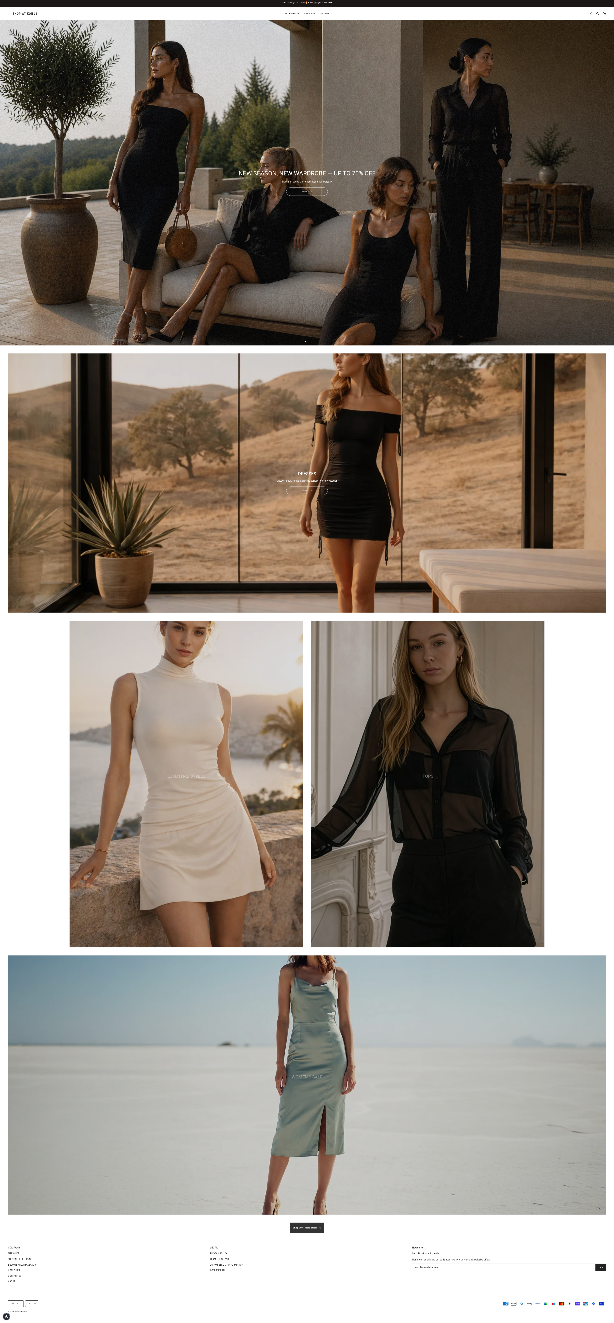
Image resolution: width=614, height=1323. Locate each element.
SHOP (186, 792)
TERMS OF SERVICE (220, 1259)
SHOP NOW (307, 191)
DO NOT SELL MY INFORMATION (226, 1264)
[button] (6, 1316)
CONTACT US (14, 1275)
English (14, 1303)
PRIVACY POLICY (218, 1253)
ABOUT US (13, 1281)
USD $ (30, 1303)
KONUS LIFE (14, 1270)
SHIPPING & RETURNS (19, 1259)
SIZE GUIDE (13, 1253)
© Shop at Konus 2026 (17, 1312)
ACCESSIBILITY (217, 1270)
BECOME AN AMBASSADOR (22, 1264)
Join (600, 1267)
